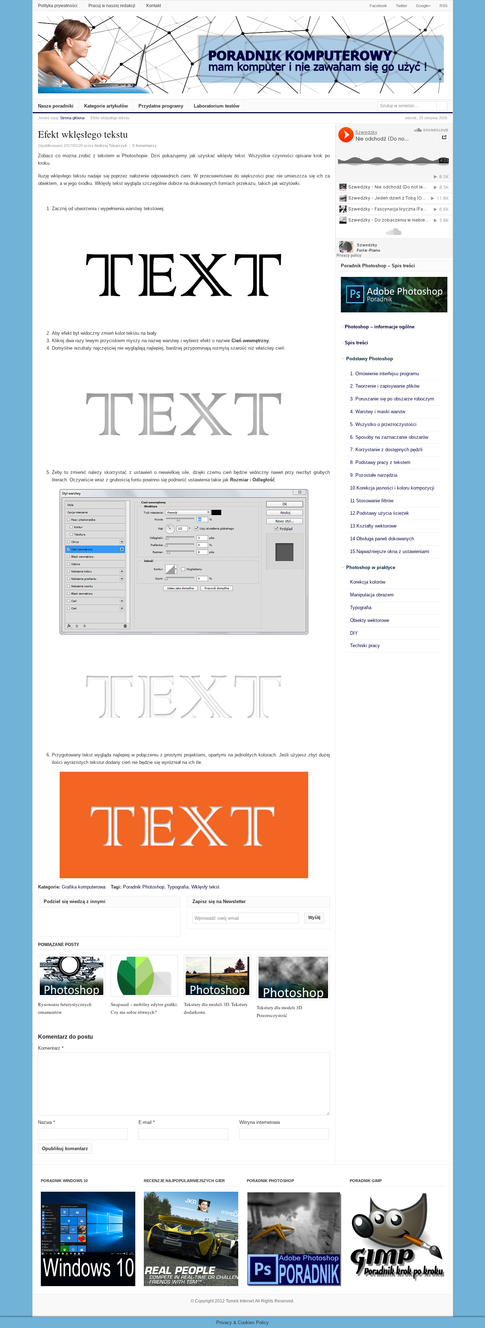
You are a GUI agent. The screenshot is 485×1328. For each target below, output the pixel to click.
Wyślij (314, 917)
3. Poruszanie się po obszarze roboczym (392, 398)
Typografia (178, 887)
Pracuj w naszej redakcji (111, 5)
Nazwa (46, 1122)
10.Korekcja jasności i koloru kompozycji (392, 488)
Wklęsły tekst (205, 887)
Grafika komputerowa (83, 887)
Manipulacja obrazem (372, 594)
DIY (354, 633)
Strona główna (72, 118)
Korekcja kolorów (367, 582)
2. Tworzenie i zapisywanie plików (384, 386)
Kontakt (153, 5)
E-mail (146, 1122)
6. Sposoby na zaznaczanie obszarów (389, 437)
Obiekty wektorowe (369, 620)
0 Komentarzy (144, 145)
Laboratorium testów (216, 106)
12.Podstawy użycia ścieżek (379, 513)
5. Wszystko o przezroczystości (383, 424)
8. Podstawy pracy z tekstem (380, 462)
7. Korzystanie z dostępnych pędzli (386, 449)
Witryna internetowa (259, 1122)
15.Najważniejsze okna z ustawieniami (389, 551)
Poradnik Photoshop (143, 887)
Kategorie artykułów (106, 106)
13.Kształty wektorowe (373, 526)
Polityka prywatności (57, 5)
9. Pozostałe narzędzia (373, 475)
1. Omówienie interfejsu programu (384, 373)
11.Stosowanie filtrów (371, 500)
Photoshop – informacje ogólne (379, 326)
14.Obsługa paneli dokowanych (382, 538)
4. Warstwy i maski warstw (377, 411)
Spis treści (356, 342)
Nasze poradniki (55, 106)
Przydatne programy (160, 106)
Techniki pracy (365, 645)
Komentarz (51, 1048)
